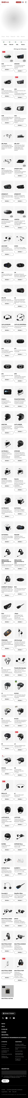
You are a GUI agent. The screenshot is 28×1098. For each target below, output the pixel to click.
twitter (2, 1018)
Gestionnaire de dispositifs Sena (19, 1054)
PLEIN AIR (4, 1029)
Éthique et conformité (6, 1054)
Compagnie (4, 1044)
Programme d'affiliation (18, 1059)
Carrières (3, 1046)
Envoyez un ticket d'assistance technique (20, 1045)
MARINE (3, 1032)
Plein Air (13, 36)
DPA (10, 1091)
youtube (13, 1018)
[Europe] (23, 2)
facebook (10, 1018)
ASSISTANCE (18, 1041)
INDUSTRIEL (5, 1034)
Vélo (18, 36)
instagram (6, 1018)
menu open (26, 2)
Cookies (3, 1089)
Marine (23, 36)
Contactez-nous (5, 1048)
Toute (3, 36)
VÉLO (3, 1026)
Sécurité (14, 1091)
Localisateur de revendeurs (5, 1051)
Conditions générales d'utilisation (14, 1089)
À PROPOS (4, 1041)
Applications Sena (19, 1056)
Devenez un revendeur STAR (20, 1048)
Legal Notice (4, 1091)
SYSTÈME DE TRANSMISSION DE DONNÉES (13, 1037)
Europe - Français (9, 1013)
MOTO (3, 1023)
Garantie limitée (19, 1051)
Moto (7, 36)
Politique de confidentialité (4, 1057)
